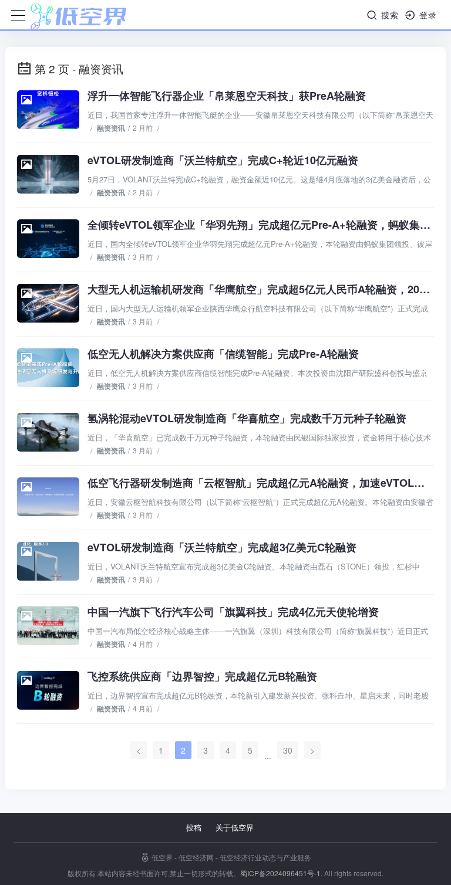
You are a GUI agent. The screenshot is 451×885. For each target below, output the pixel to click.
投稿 (193, 827)
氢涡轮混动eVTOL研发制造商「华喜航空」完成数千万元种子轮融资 (246, 418)
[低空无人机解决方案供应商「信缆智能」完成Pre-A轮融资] (48, 367)
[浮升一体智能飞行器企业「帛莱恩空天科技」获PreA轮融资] (48, 109)
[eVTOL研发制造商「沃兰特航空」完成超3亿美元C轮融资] (48, 561)
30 (287, 750)
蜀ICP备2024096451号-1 (280, 873)
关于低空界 (235, 827)
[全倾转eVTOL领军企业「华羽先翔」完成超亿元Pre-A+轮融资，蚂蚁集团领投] (48, 238)
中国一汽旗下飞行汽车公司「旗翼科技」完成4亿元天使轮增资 (233, 611)
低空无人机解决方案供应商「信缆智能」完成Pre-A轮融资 (223, 353)
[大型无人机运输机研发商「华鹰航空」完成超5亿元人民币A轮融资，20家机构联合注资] (48, 303)
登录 (426, 15)
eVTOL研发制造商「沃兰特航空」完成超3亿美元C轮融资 (221, 547)
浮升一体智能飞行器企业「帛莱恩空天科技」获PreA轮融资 (226, 95)
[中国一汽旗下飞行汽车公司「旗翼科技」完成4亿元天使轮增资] (48, 625)
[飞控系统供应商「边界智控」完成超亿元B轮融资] (48, 690)
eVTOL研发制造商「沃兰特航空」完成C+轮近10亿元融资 (222, 160)
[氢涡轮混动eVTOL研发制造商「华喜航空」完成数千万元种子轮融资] (48, 432)
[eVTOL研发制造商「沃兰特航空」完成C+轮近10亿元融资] (48, 174)
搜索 (388, 15)
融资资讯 (111, 128)
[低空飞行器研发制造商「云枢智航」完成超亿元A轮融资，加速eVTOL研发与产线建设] (48, 496)
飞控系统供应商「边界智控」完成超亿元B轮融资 (202, 676)
